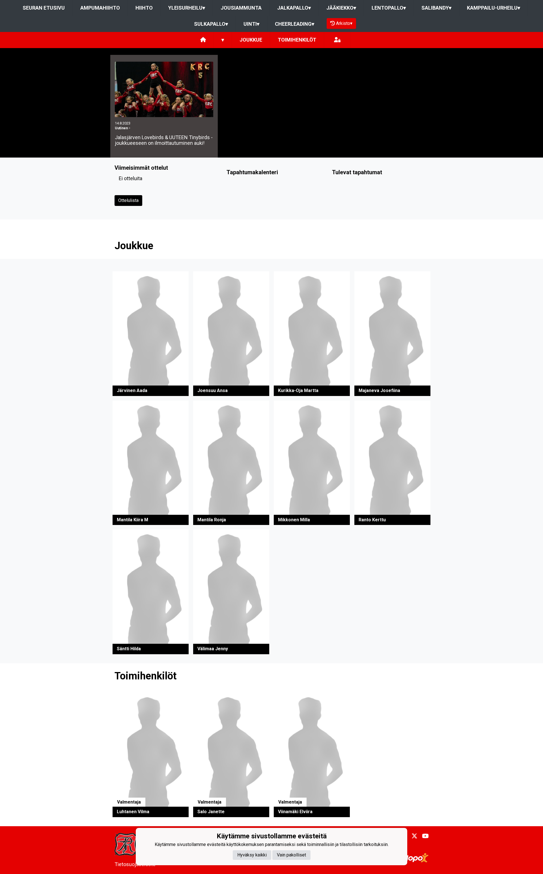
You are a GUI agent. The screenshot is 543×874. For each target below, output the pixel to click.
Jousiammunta (241, 8)
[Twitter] (412, 836)
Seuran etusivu (44, 8)
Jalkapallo (294, 8)
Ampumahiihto (100, 8)
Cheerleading (294, 24)
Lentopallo (389, 8)
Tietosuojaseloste (135, 864)
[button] (150, 333)
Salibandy (436, 8)
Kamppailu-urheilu (493, 8)
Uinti (251, 24)
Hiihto (144, 8)
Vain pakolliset (291, 855)
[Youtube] (422, 836)
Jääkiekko (341, 8)
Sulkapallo (211, 24)
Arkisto (344, 23)
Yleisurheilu (186, 8)
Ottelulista (128, 200)
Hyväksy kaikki (252, 855)
